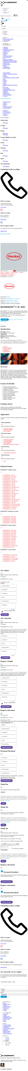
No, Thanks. (3, 1069)
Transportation (6, 67)
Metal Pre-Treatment (8, 429)
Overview (5, 346)
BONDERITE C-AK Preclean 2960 (11, 504)
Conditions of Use (7, 1026)
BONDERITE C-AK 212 (9, 478)
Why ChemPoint (6, 1006)
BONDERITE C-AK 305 (9, 482)
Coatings (5, 52)
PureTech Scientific (7, 94)
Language (3, 989)
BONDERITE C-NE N (8, 547)
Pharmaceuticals (6, 64)
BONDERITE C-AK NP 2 (9, 502)
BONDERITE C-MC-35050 (9, 522)
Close (3, 803)
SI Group (5, 96)
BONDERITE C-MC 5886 (9, 519)
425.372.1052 (7, 19)
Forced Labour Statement (8, 1028)
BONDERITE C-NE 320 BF (10, 536)
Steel (5, 461)
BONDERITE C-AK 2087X (10, 476)
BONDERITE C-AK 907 (9, 498)
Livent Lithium (6, 88)
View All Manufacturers (6, 98)
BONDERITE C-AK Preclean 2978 (11, 505)
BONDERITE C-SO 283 (9, 561)
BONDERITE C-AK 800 (9, 496)
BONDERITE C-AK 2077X (9, 530)
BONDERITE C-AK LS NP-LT (10, 501)
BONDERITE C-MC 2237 (9, 516)
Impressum (5, 1029)
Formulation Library (7, 1017)
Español (6, 134)
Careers (5, 1010)
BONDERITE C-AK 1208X (10, 531)
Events (4, 1021)
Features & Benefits (7, 347)
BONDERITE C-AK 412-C (9, 488)
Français (6, 145)
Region (2, 992)
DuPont (5, 80)
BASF (4, 75)
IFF (4, 86)
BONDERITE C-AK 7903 (9, 495)
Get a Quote (4, 319)
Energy (4, 54)
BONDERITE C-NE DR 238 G (10, 545)
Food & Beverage (7, 57)
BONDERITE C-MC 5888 (9, 521)
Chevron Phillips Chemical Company (11, 77)
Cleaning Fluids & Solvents (10, 452)
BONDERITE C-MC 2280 (9, 518)
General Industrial (7, 441)
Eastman (5, 81)
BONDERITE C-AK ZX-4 (9, 508)
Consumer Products (8, 440)
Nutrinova (5, 92)
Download (3, 792)
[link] (6, 1037)
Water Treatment (6, 68)
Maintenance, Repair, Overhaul (10, 60)
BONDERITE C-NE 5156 (9, 540)
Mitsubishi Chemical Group (9, 90)
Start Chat (9, 1069)
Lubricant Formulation (8, 59)
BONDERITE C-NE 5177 (9, 544)
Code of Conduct (7, 1024)
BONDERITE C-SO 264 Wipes (10, 559)
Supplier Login (6, 1016)
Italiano (6, 155)
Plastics (4, 65)
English (6, 122)
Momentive (5, 91)
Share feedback (4, 849)
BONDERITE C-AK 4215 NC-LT (11, 490)
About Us (5, 1009)
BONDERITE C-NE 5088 (9, 539)
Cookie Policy (6, 1027)
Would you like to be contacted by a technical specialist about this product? (12, 776)
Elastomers (5, 53)
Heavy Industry (7, 443)
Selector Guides (6, 1018)
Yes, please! (12, 778)
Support (5, 1015)
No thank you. (5, 778)
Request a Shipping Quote (9, 610)
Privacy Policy (6, 1032)
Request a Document (6, 881)
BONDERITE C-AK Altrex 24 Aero (11, 499)
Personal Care (6, 63)
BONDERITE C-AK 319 (9, 484)
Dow (4, 78)
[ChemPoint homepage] (2, 3)
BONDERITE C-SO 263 (9, 556)
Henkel (4, 83)
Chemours (5, 76)
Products (5, 8)
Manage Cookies (7, 1031)
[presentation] (7, 1042)
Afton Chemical (6, 72)
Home (2, 272)
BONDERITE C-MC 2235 (9, 534)
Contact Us (5, 1014)
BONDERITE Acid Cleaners (7, 275)
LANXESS (5, 87)
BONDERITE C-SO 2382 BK (10, 554)
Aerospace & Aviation (8, 439)
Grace (4, 82)
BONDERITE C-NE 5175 (9, 542)
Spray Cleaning (7, 431)
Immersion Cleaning (8, 428)
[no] (1, 778)
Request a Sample (12, 319)
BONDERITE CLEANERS (7, 273)
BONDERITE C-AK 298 (9, 479)
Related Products (7, 351)
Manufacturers (15, 272)
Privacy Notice (7, 800)
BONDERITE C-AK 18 (9, 475)
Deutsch (6, 150)
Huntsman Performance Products (10, 85)
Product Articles (6, 1004)
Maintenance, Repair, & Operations (11, 444)
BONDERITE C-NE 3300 (9, 537)
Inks (4, 58)
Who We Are (6, 1008)
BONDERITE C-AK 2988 (9, 533)
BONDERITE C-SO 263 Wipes (10, 557)
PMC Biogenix (6, 93)
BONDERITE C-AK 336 (9, 485)
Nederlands (6, 166)
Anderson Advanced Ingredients (10, 74)
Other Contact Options (5, 233)
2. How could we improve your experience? (10, 844)
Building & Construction (8, 49)
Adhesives (5, 47)
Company (5, 12)
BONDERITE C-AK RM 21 (10, 507)
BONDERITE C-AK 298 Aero (10, 481)
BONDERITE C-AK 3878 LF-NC (11, 487)
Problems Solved (7, 349)
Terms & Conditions (7, 1033)
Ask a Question (20, 319)
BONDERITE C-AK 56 (9, 491)
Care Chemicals (6, 51)
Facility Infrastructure (7, 55)
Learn (4, 10)
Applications (6, 350)
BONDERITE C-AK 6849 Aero (10, 493)
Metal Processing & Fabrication (10, 62)
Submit (3, 996)
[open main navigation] (2, 5)
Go (14, 270)
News (4, 1020)
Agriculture (5, 48)
